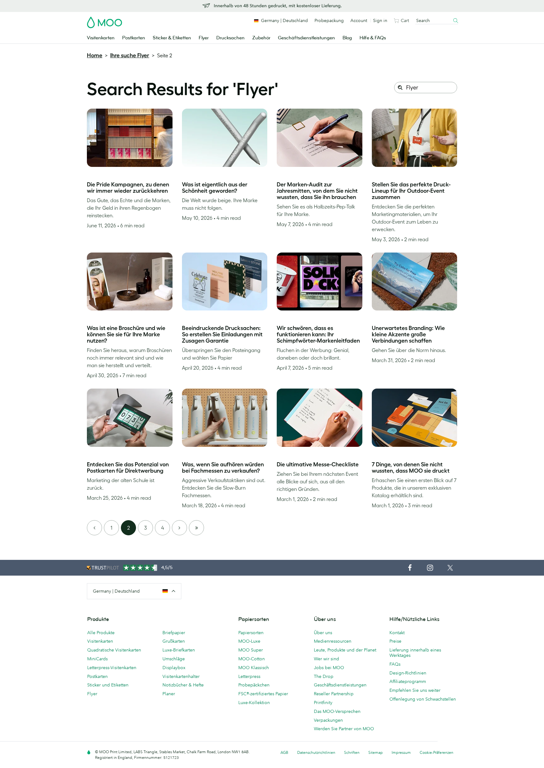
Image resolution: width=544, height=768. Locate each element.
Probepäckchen (253, 685)
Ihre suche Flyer (129, 55)
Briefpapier (173, 632)
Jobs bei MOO (329, 667)
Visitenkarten (101, 38)
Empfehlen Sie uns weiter (414, 690)
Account (358, 20)
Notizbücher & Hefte (183, 685)
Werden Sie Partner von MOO (344, 728)
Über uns (323, 632)
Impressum (401, 752)
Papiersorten (251, 632)
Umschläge (173, 659)
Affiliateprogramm (407, 681)
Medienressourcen (332, 641)
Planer (168, 694)
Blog (347, 38)
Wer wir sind (326, 659)
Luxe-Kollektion (254, 702)
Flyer (204, 38)
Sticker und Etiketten (107, 685)
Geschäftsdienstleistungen (306, 38)
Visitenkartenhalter (181, 676)
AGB (284, 752)
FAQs (394, 664)
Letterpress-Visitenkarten (111, 667)
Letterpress (249, 676)
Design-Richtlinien (407, 673)
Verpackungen (328, 720)
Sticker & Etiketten (172, 38)
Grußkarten (173, 641)
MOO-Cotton (251, 659)
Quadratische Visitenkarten (114, 650)
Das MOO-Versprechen (337, 711)
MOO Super (250, 650)
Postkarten (133, 38)
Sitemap (375, 752)
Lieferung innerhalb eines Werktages (415, 652)
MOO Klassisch (253, 667)
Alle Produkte (101, 632)
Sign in (380, 20)
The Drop (323, 676)
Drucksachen (230, 38)
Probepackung (329, 20)
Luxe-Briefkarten (178, 650)
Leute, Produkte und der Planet (345, 650)
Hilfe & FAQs (373, 38)
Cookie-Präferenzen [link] (436, 752)
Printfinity (323, 702)
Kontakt (397, 632)
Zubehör (261, 38)
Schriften (352, 752)
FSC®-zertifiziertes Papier (263, 694)
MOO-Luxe (249, 641)
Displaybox (173, 667)
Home (94, 55)
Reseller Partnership (334, 694)
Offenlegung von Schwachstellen (422, 699)
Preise (395, 641)
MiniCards (97, 659)
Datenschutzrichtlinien (316, 752)
